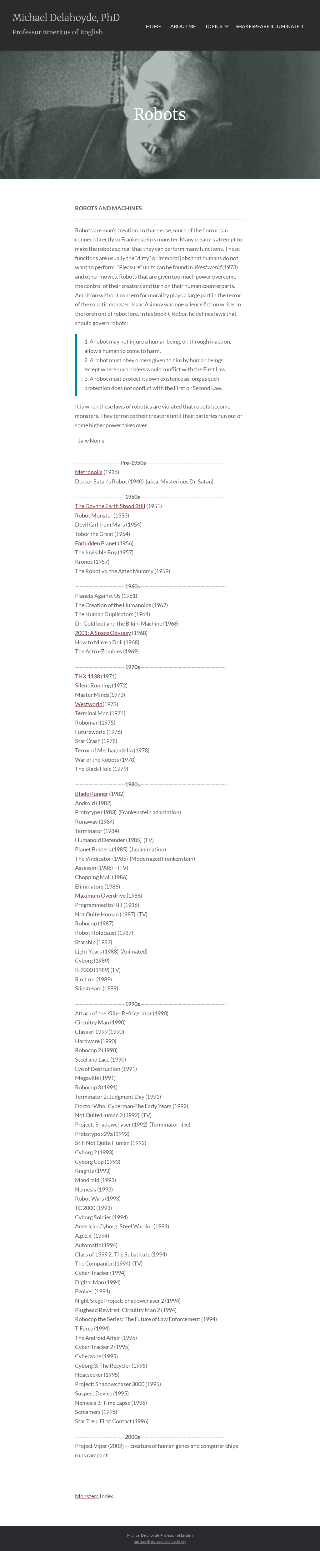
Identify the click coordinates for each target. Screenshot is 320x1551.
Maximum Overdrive (100, 895)
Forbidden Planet (96, 543)
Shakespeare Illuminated (269, 26)
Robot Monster (93, 515)
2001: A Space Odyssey (103, 632)
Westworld (88, 704)
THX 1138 (87, 676)
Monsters (87, 1496)
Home (153, 26)
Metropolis (88, 471)
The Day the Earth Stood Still (110, 506)
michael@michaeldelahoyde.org (160, 1541)
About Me (183, 26)
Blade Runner (91, 793)
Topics (213, 26)
